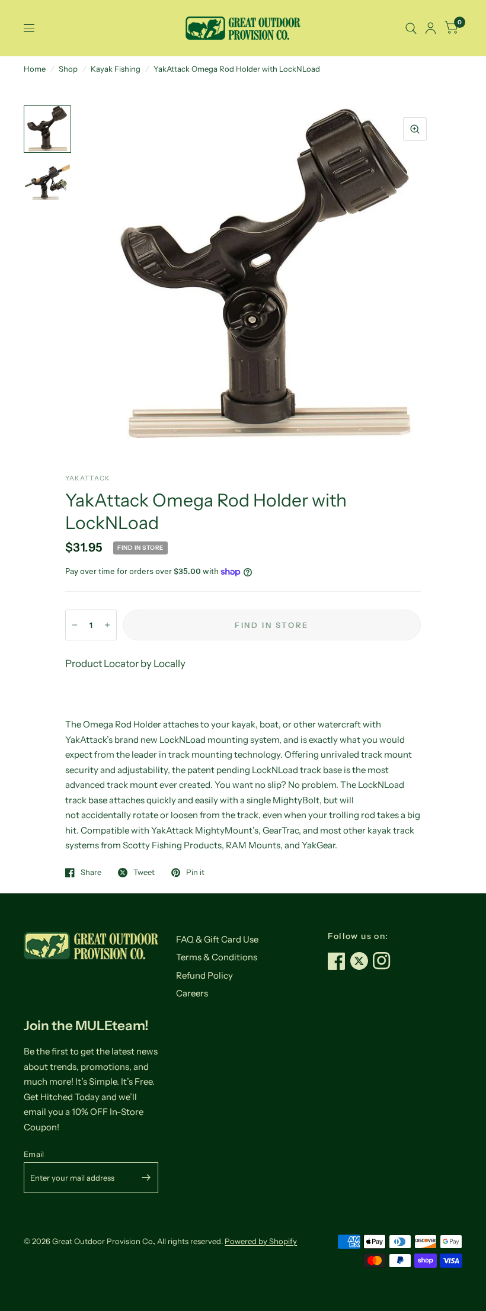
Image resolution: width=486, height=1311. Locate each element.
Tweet (144, 872)
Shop (68, 68)
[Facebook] (339, 961)
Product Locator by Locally (125, 663)
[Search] (411, 28)
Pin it (195, 872)
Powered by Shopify (261, 1241)
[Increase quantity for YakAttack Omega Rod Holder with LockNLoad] (107, 625)
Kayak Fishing (115, 68)
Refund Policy (204, 975)
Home (35, 68)
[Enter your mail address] (146, 1177)
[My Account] (430, 28)
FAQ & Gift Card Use (217, 939)
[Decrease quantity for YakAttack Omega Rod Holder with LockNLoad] (75, 625)
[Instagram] (384, 961)
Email (34, 1154)
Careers (192, 993)
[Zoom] (415, 129)
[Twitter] (361, 961)
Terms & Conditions (216, 957)
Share (91, 872)
